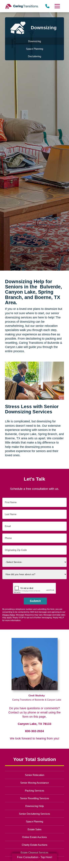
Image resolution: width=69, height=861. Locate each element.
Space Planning (34, 821)
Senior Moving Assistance (34, 782)
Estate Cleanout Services (34, 852)
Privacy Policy (8, 615)
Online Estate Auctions (34, 837)
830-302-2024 (34, 731)
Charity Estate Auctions (34, 844)
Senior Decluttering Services (34, 813)
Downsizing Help (34, 806)
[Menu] (57, 6)
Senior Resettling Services (34, 798)
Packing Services (34, 790)
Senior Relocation (34, 775)
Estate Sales (35, 829)
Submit (35, 601)
